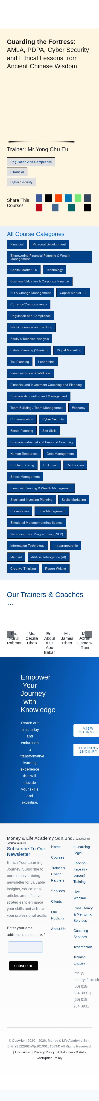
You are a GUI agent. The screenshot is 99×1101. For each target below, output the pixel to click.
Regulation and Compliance (30, 316)
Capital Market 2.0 (23, 270)
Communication (21, 419)
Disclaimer (23, 1052)
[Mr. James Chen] (67, 615)
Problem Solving (22, 465)
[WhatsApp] (77, 198)
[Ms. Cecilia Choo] (32, 615)
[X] (48, 198)
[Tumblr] (87, 198)
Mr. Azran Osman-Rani (84, 640)
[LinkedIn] (68, 198)
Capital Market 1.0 (73, 293)
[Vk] (55, 208)
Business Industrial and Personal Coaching (41, 442)
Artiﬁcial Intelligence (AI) (48, 557)
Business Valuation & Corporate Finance (39, 281)
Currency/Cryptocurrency (28, 304)
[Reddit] (58, 198)
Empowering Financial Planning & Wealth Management (40, 257)
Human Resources (24, 453)
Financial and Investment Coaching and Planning (46, 385)
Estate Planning (21, 430)
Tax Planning (19, 362)
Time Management (51, 511)
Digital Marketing (69, 350)
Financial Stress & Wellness (30, 373)
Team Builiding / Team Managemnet (36, 408)
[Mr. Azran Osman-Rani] (84, 615)
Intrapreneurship (66, 545)
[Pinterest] (39, 208)
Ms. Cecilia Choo (32, 638)
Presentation (19, 511)
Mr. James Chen (67, 638)
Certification (75, 465)
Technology (54, 270)
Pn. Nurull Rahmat (14, 638)
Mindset (16, 557)
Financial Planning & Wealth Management (40, 488)
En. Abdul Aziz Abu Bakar (49, 643)
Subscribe (23, 966)
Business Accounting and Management (38, 396)
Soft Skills (49, 430)
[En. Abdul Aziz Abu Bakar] (49, 615)
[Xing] (71, 208)
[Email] (87, 208)
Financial (16, 244)
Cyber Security (53, 419)
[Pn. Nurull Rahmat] (14, 615)
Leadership (46, 362)
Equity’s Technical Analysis (29, 339)
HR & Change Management (30, 293)
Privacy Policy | (45, 1052)
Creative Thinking (23, 568)
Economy (78, 408)
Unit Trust (50, 465)
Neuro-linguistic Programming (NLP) (36, 534)
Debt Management (60, 453)
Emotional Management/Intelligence (36, 522)
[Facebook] (39, 198)
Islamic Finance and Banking (31, 327)
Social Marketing (74, 499)
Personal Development (49, 244)
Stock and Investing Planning (31, 499)
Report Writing (55, 568)
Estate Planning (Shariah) (29, 350)
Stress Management (25, 476)
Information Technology (27, 545)
